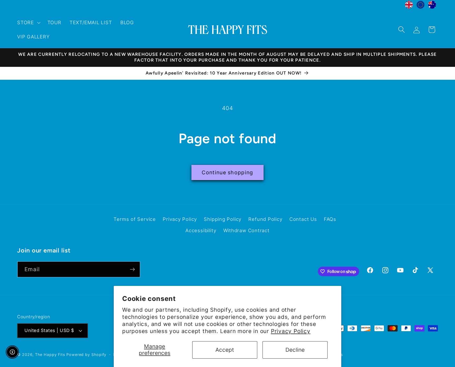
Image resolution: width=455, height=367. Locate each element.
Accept (224, 349)
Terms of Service (134, 219)
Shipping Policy (222, 219)
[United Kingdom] (409, 6)
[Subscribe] (132, 269)
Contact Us (303, 219)
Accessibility (200, 230)
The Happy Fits (50, 354)
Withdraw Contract (246, 230)
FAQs (330, 219)
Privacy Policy (290, 331)
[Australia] (432, 6)
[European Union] (420, 6)
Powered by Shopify (86, 354)
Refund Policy (265, 219)
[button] (28, 23)
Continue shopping (227, 172)
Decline (295, 349)
